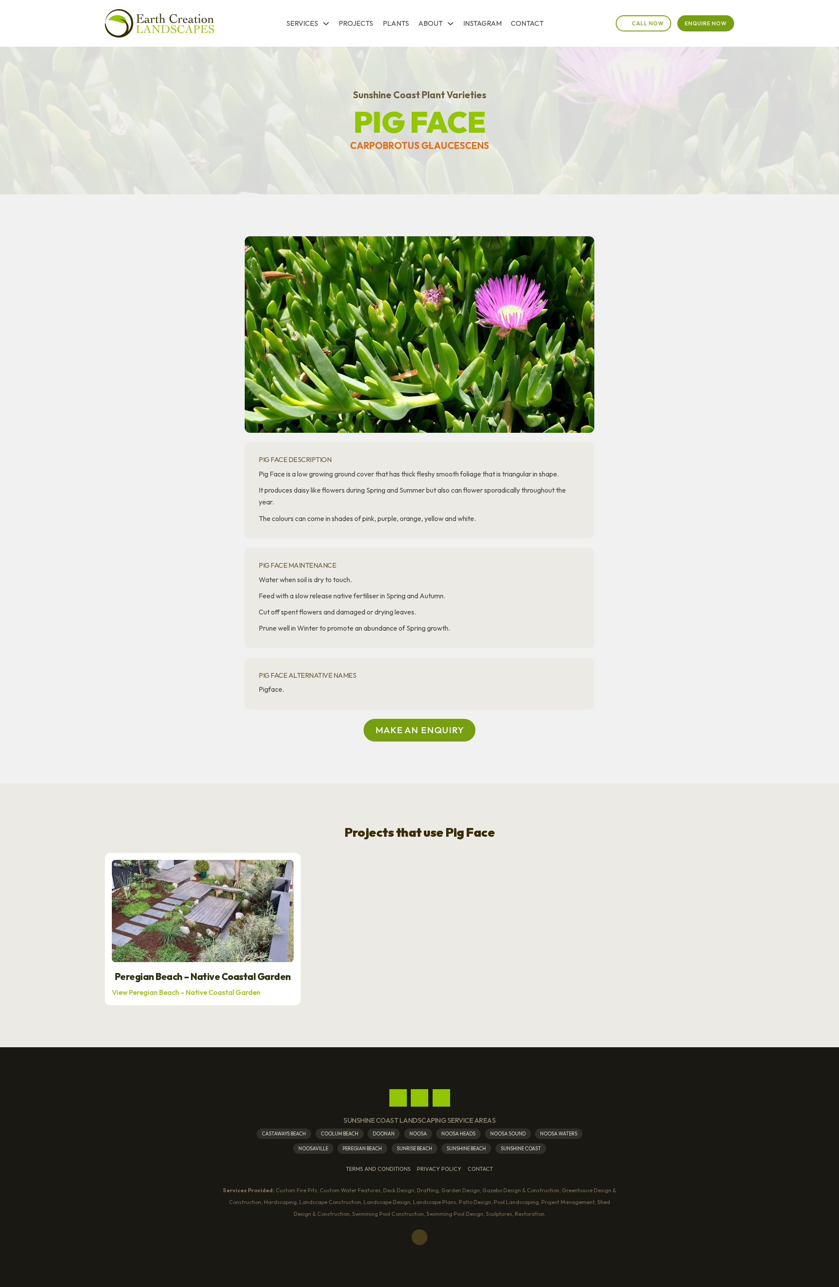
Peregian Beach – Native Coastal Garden (203, 977)
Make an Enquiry (419, 729)
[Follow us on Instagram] (419, 1098)
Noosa (418, 1134)
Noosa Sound (508, 1134)
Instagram (482, 23)
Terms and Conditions (378, 1169)
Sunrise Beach (414, 1149)
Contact (527, 23)
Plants (396, 23)
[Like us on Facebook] (398, 1098)
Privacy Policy (439, 1169)
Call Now (648, 23)
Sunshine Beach (466, 1149)
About (430, 23)
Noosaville (313, 1149)
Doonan (384, 1134)
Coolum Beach (339, 1134)
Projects (356, 23)
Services (302, 23)
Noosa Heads (458, 1134)
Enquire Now (706, 23)
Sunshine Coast (521, 1149)
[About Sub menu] (450, 24)
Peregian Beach (362, 1149)
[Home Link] (159, 23)
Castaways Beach (284, 1134)
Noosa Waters (558, 1134)
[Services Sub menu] (325, 24)
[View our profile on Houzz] (441, 1098)
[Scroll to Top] (419, 1237)
